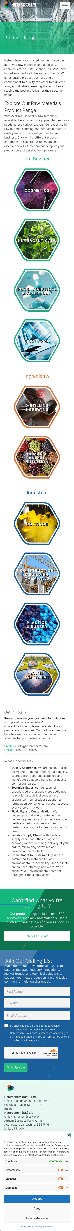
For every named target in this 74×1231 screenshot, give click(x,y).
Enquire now (37, 936)
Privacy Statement (44, 1226)
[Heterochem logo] (10, 1088)
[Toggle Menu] (65, 5)
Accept (37, 1198)
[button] (68, 1135)
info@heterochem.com (33, 746)
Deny (37, 1208)
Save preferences (37, 1218)
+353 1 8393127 (26, 750)
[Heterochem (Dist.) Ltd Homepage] (20, 5)
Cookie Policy (26, 1226)
